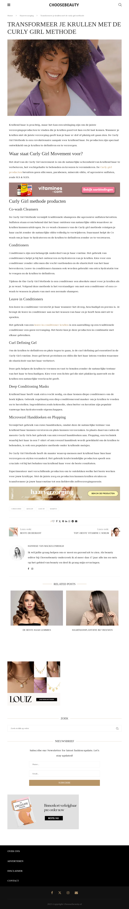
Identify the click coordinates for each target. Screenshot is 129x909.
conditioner (16, 509)
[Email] (76, 892)
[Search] (120, 4)
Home (10, 15)
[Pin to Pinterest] (63, 521)
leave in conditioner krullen (51, 324)
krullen (30, 509)
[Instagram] (68, 892)
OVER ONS (13, 851)
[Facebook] (52, 892)
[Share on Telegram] (73, 521)
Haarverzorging (27, 15)
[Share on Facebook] (56, 521)
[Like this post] (53, 521)
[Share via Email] (76, 521)
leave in (41, 509)
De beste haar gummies (37, 630)
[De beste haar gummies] (37, 608)
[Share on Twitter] (60, 521)
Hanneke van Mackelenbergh (46, 546)
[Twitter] (59, 892)
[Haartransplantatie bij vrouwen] (92, 608)
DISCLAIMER (14, 870)
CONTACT (13, 880)
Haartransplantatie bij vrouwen (92, 630)
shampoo (53, 509)
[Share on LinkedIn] (66, 521)
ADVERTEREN (15, 861)
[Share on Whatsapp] (69, 521)
